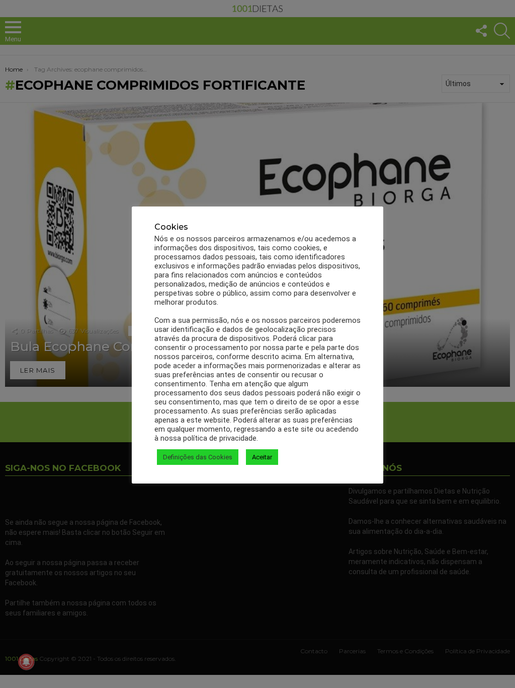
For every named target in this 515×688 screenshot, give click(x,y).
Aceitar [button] (262, 457)
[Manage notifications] (26, 662)
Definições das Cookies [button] (197, 457)
